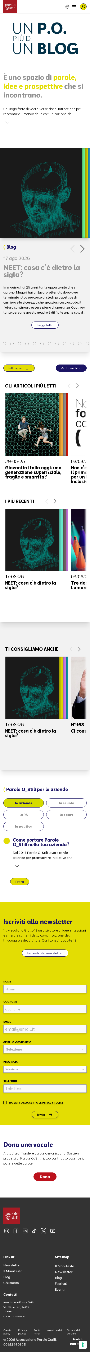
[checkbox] (5, 1102)
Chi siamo (11, 1283)
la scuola (66, 803)
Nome (7, 981)
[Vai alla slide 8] (42, 343)
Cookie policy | (7, 1332)
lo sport (66, 815)
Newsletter (12, 1265)
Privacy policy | (22, 1332)
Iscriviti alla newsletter (45, 953)
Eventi (60, 1289)
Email (7, 1021)
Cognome (10, 1001)
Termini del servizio (73, 1332)
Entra (19, 882)
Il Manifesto (12, 1271)
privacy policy (52, 1102)
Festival (61, 1283)
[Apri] (7, 123)
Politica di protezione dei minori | (48, 1332)
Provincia (10, 1061)
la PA (23, 815)
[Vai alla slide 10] (57, 343)
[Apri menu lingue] (64, 7)
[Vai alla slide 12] (72, 343)
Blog (6, 1277)
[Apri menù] (74, 6)
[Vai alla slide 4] (12, 343)
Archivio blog (71, 368)
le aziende (23, 803)
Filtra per (16, 368)
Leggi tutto (45, 325)
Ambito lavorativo (17, 1041)
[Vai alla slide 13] (79, 343)
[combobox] (45, 1049)
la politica (23, 826)
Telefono (10, 1080)
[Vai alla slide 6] (27, 343)
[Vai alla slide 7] (34, 343)
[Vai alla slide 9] (49, 343)
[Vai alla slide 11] (64, 343)
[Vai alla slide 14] (87, 343)
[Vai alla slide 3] (4, 343)
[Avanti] (82, 249)
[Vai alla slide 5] (19, 343)
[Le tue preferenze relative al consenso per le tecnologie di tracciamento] (83, 1345)
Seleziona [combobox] (11, 1069)
